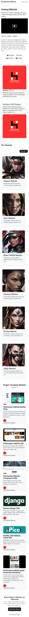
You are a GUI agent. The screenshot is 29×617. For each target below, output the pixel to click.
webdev (15, 36)
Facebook (11, 55)
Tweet (20, 55)
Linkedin (19, 58)
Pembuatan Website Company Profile (11, 477)
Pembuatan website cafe (13, 443)
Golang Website (9, 9)
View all (23, 151)
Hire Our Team (14, 609)
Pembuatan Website (8, 2)
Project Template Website (14, 385)
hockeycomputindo (15, 614)
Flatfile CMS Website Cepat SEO (11, 537)
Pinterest (10, 58)
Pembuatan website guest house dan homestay (13, 571)
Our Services (6, 145)
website (9, 36)
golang (4, 36)
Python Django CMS (11, 508)
